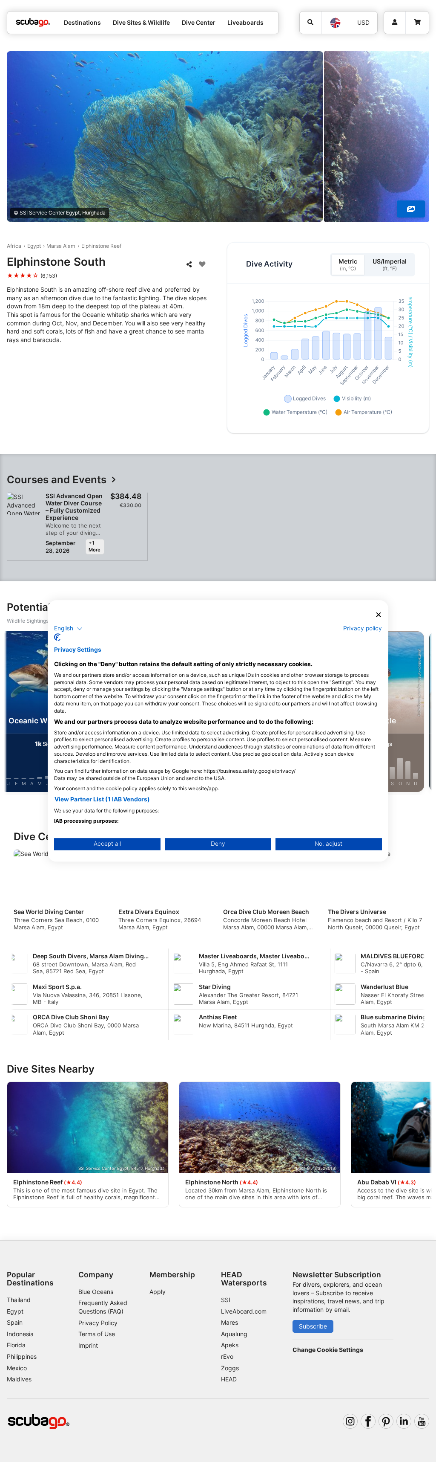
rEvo (227, 1356)
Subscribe (313, 1326)
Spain (15, 1322)
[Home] (33, 22)
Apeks (229, 1345)
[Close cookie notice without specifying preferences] (378, 614)
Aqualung (234, 1333)
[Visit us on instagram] (350, 1421)
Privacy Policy (98, 1322)
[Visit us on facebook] (368, 1421)
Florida (16, 1345)
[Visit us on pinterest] (386, 1421)
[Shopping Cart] (417, 23)
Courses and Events (56, 480)
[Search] (311, 23)
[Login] (394, 23)
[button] (68, 629)
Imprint (88, 1345)
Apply (157, 1291)
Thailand (19, 1299)
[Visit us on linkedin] (403, 1421)
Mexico (17, 1368)
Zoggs (230, 1368)
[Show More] (411, 209)
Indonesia (20, 1333)
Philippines (22, 1356)
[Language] (334, 23)
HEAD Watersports (244, 1278)
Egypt (34, 246)
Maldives (19, 1379)
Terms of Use (96, 1333)
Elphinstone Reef (101, 246)
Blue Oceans (95, 1291)
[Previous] (14, 713)
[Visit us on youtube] (421, 1421)
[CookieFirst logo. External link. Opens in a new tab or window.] (57, 637)
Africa (14, 246)
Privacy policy (362, 628)
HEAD (229, 1379)
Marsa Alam (60, 246)
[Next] (421, 713)
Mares (229, 1322)
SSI (225, 1299)
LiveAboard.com (244, 1311)
